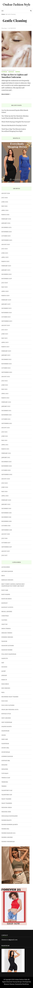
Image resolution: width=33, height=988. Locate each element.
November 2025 (7, 231)
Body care (5, 590)
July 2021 (4, 432)
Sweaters (5, 769)
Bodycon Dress (7, 598)
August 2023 (6, 325)
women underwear (8, 841)
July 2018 (4, 538)
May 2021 (4, 440)
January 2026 (6, 223)
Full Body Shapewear (9, 654)
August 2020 (6, 478)
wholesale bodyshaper (9, 816)
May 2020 (5, 491)
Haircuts (5, 658)
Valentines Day (7, 794)
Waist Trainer (6, 799)
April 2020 (5, 495)
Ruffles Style (6, 713)
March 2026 (5, 214)
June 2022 (5, 385)
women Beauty (7, 820)
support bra (6, 760)
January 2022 (6, 406)
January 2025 (6, 270)
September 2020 (7, 474)
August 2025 (6, 244)
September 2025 (7, 240)
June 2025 (5, 253)
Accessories (6, 567)
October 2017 (6, 542)
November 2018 (7, 521)
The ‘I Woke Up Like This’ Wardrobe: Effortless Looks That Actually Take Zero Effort (15, 117)
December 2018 (6, 517)
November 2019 (7, 513)
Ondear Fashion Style (16, 4)
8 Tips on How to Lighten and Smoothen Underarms (14, 75)
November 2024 (7, 278)
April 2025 (5, 257)
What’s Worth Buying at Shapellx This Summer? (16, 122)
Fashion (4, 71)
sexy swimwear (7, 722)
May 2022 (5, 389)
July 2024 (5, 282)
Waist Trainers (7, 803)
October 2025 (6, 236)
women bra (5, 829)
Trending (5, 782)
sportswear (6, 752)
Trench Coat (6, 777)
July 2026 (5, 197)
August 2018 (6, 534)
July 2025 (5, 248)
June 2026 (5, 202)
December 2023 (6, 308)
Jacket (4, 671)
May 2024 (5, 287)
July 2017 (4, 555)
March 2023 (5, 346)
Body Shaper (6, 594)
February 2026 (6, 219)
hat (3, 662)
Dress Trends (6, 628)
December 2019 (6, 508)
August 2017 (6, 551)
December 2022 (6, 359)
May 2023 (5, 338)
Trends (17, 71)
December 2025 (6, 227)
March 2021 (5, 449)
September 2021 (7, 423)
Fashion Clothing (8, 645)
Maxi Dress (5, 684)
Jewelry (4, 675)
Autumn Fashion (7, 571)
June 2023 (5, 334)
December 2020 (6, 461)
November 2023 (7, 312)
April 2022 (5, 393)
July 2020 (5, 483)
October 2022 (6, 368)
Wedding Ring (6, 811)
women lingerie (7, 837)
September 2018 (7, 530)
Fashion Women (7, 650)
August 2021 (6, 427)
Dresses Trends (7, 633)
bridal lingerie (7, 611)
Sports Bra (5, 748)
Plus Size (5, 701)
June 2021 (5, 436)
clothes (4, 620)
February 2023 (6, 351)
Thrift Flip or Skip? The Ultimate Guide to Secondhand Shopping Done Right (14, 130)
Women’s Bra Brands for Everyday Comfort (14, 125)
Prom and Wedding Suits (10, 709)
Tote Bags (5, 773)
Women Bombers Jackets (10, 824)
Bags (3, 575)
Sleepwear (5, 743)
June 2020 (5, 487)
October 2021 (6, 419)
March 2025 (5, 261)
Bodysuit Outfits (7, 607)
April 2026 (5, 210)
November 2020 (7, 466)
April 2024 (5, 291)
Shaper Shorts (7, 726)
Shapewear (5, 731)
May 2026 (5, 206)
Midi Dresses (6, 688)
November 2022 (7, 363)
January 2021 (6, 457)
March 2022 (5, 398)
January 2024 (6, 304)
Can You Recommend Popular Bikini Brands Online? (15, 111)
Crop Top (5, 624)
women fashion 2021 (9, 833)
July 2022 (5, 380)
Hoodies (4, 667)
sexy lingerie (6, 718)
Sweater (4, 765)
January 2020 (6, 504)
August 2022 (6, 376)
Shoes (4, 735)
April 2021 (5, 444)
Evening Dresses (7, 637)
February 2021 (6, 453)
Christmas (5, 616)
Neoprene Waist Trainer (10, 696)
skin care (5, 739)
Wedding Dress (7, 807)
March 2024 (5, 295)
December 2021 (6, 410)
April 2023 (5, 342)
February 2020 (6, 500)
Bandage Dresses (7, 580)
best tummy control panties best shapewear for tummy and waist (13, 585)
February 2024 (6, 300)
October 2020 (6, 470)
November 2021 (7, 415)
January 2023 (6, 355)
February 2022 (6, 402)
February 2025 (6, 265)
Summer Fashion (7, 756)
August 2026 (6, 193)
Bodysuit (5, 603)
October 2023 (6, 317)
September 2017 (7, 547)
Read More (5, 94)
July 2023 (5, 329)
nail (3, 692)
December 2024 (6, 274)
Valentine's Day (7, 790)
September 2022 (7, 372)
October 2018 (6, 525)
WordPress (25, 984)
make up (11, 71)
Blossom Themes (9, 984)
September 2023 (7, 321)
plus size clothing (8, 705)
